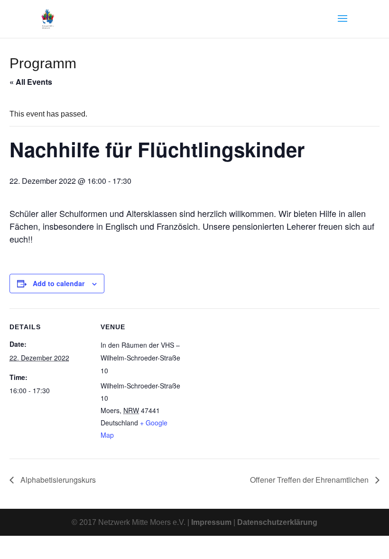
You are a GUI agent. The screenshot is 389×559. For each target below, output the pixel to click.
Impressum (211, 522)
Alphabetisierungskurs (57, 479)
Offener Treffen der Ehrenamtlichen (310, 479)
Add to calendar (58, 283)
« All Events (30, 81)
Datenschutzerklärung (277, 522)
